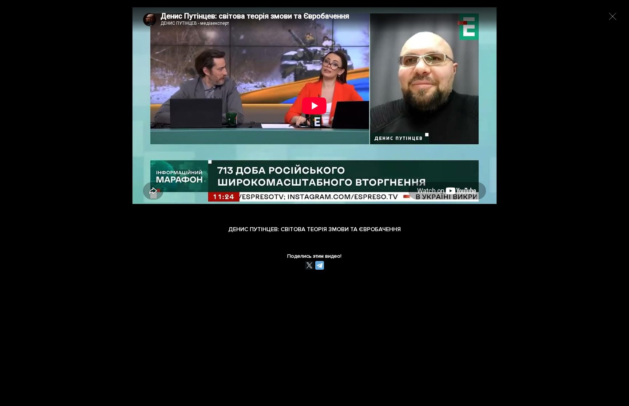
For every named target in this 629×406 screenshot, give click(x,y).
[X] (309, 265)
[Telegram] (319, 265)
